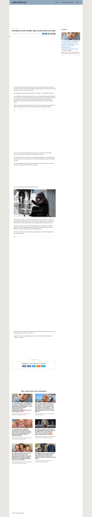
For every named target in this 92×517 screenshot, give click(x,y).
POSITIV (57, 2)
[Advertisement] (46, 15)
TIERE (77, 2)
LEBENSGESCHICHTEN (67, 2)
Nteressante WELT (19, 2)
